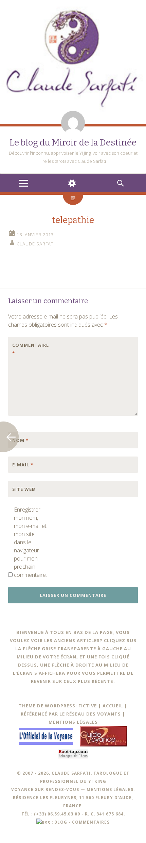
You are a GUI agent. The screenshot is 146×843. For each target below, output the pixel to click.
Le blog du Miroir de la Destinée (73, 142)
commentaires (91, 822)
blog (60, 822)
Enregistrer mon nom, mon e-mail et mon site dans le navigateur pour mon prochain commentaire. (30, 542)
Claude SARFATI (36, 244)
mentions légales (110, 789)
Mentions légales (73, 722)
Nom (20, 440)
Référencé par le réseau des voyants (71, 714)
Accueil (113, 706)
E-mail (22, 465)
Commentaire (26, 349)
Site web (23, 489)
